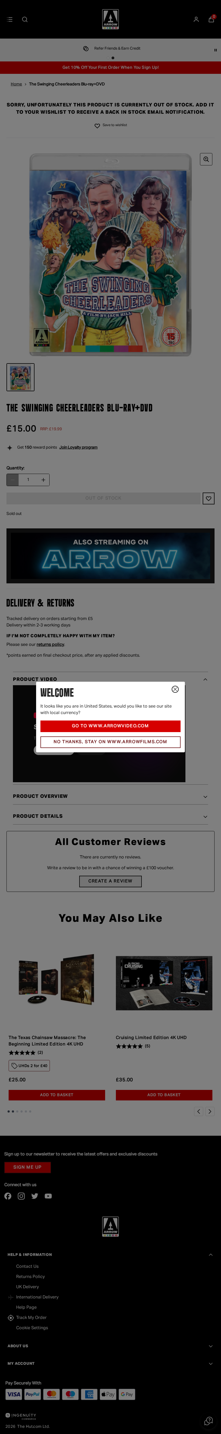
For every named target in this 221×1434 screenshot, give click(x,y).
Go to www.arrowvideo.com (110, 726)
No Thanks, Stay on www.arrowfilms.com (110, 742)
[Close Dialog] (175, 689)
